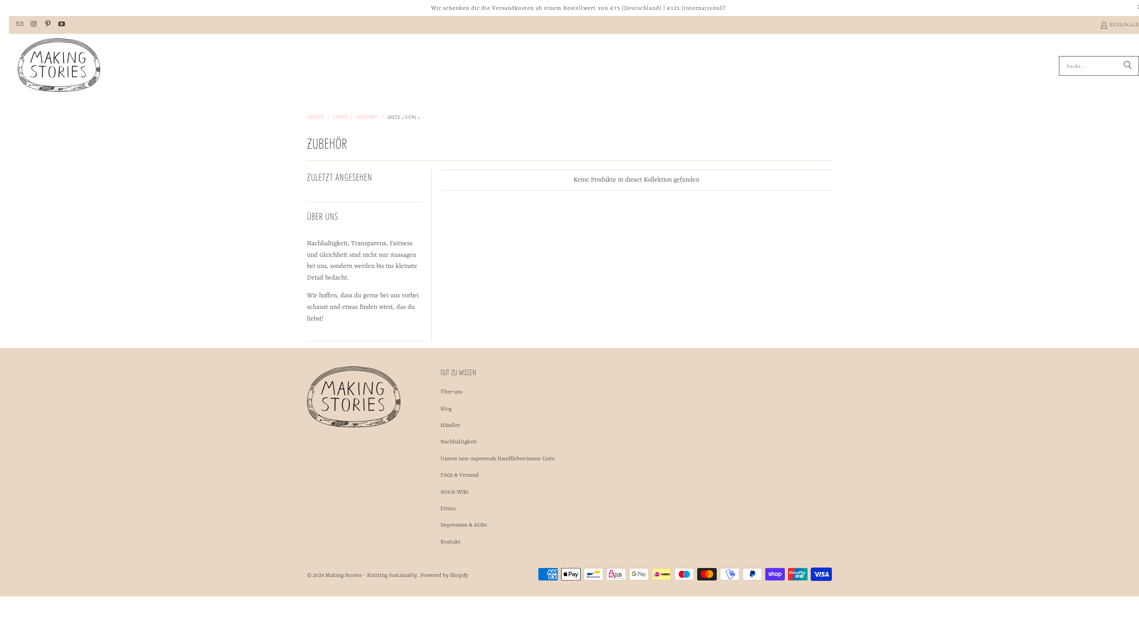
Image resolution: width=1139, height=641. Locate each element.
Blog (446, 409)
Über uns (451, 392)
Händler (450, 425)
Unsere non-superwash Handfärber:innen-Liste (497, 459)
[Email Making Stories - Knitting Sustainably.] (19, 25)
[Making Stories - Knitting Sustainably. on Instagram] (33, 25)
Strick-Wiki (454, 492)
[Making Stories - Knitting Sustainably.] (59, 65)
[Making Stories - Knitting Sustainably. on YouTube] (61, 25)
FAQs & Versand (459, 475)
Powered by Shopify (444, 575)
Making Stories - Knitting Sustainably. (371, 575)
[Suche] (1128, 66)
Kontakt (450, 542)
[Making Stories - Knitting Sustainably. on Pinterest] (47, 25)
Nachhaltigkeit (458, 442)
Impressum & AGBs (463, 525)
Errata (448, 509)
